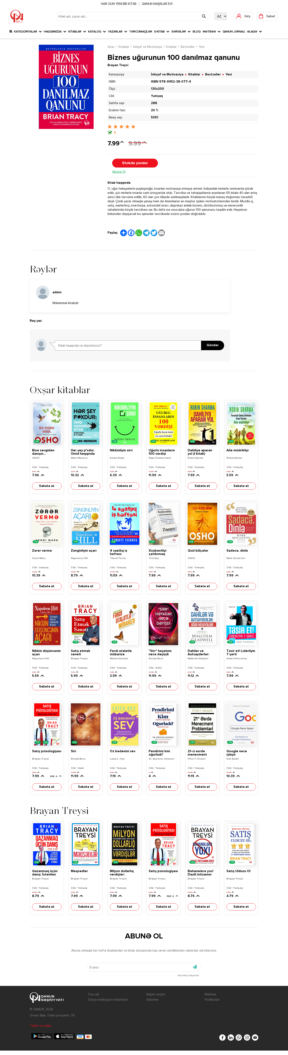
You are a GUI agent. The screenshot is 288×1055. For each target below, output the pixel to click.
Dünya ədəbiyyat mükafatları (108, 999)
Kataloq (95, 31)
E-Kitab (160, 31)
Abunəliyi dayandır (188, 975)
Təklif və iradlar (40, 1025)
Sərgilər (179, 31)
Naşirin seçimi (155, 994)
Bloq (197, 31)
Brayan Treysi (118, 65)
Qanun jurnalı (234, 31)
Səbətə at (46, 486)
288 (154, 103)
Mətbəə (210, 31)
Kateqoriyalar (25, 31)
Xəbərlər (152, 999)
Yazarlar (116, 31)
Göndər (213, 345)
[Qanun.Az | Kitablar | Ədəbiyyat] (16, 16)
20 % (154, 110)
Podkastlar (212, 999)
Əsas (111, 46)
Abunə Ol (118, 171)
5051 (154, 117)
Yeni (202, 46)
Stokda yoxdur (135, 163)
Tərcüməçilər (140, 31)
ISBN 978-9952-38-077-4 (171, 81)
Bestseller (188, 46)
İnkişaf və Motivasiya (147, 46)
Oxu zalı (93, 994)
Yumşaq (157, 96)
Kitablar (75, 31)
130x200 (157, 88)
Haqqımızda (53, 31)
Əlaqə (253, 31)
